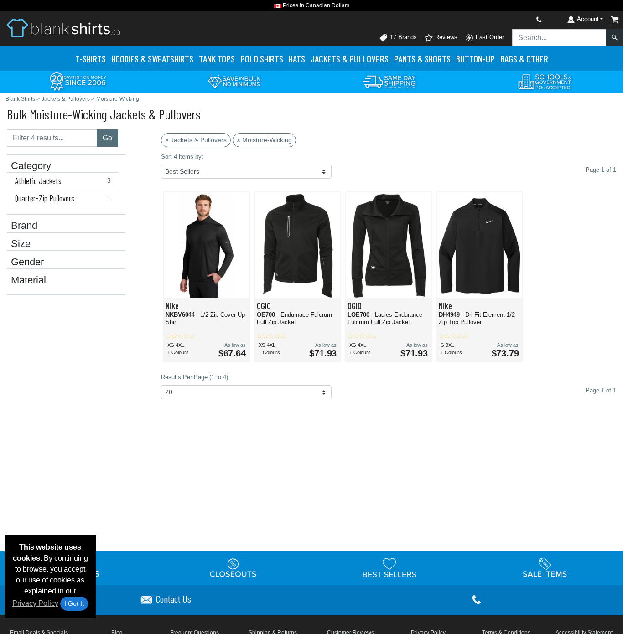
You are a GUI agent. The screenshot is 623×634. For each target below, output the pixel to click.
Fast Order (489, 37)
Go (107, 138)
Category (31, 166)
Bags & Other (524, 58)
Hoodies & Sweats (152, 58)
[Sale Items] (545, 567)
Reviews (445, 37)
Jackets (350, 58)
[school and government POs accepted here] (545, 81)
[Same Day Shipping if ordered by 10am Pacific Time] (389, 81)
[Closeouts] (233, 567)
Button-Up (475, 58)
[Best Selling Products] (389, 567)
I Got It (74, 603)
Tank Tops (217, 58)
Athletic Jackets (63, 181)
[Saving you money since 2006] (78, 81)
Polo (261, 58)
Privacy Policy (35, 603)
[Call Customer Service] (518, 19)
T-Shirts (90, 58)
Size (21, 244)
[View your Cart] (614, 19)
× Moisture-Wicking (264, 140)
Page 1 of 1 (601, 390)
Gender (27, 262)
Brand (24, 226)
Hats (297, 58)
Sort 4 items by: (182, 156)
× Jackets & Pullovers (196, 140)
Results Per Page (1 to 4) (194, 377)
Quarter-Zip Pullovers (63, 198)
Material (28, 280)
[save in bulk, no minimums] (234, 81)
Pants (422, 58)
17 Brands (402, 37)
